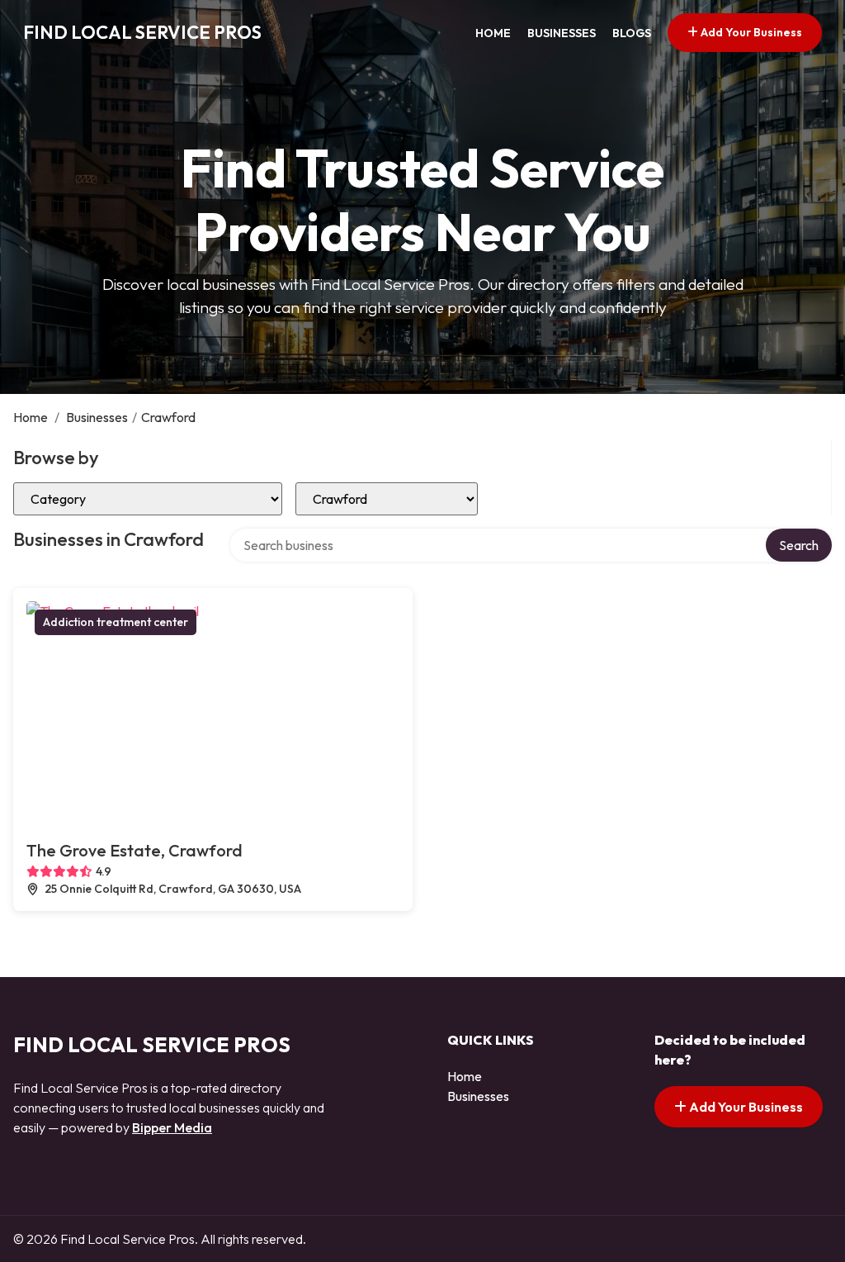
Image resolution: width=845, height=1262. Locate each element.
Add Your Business (750, 32)
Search (799, 545)
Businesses (561, 33)
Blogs (631, 33)
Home (493, 33)
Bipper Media (172, 1127)
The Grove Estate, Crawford (134, 850)
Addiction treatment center (115, 621)
